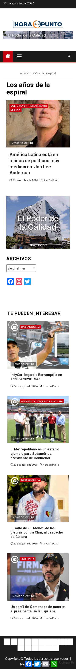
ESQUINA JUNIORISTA (50, 401)
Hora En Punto (51, 180)
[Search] (69, 56)
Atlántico (28, 401)
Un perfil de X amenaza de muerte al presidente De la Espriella (38, 609)
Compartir (66, 662)
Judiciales (27, 558)
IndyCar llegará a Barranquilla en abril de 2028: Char (36, 377)
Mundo (15, 110)
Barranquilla (30, 326)
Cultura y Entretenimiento (29, 105)
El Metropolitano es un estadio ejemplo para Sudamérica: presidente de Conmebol (35, 453)
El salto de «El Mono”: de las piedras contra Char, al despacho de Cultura (37, 532)
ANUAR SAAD (50, 543)
